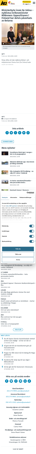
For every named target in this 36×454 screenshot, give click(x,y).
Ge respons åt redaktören (10, 119)
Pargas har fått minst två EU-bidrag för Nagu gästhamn (19, 355)
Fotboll (4, 322)
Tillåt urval (18, 254)
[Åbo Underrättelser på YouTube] (20, 381)
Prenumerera (26, 2)
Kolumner (4, 308)
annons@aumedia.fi (23, 397)
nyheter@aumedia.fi (23, 402)
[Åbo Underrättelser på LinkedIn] (25, 381)
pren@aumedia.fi (23, 391)
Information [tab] (13, 197)
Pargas (3, 299)
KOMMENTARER (8, 141)
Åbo (2, 281)
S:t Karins (4, 272)
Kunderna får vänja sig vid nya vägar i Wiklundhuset (17, 362)
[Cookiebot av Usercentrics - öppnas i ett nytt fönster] (26, 193)
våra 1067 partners (12, 206)
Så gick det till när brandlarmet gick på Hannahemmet (17, 348)
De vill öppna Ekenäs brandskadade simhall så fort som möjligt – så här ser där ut (19, 341)
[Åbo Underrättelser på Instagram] (16, 381)
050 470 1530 (11, 402)
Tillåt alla (18, 249)
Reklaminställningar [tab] (25, 197)
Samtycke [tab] (5, 197)
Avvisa (18, 259)
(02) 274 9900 (12, 391)
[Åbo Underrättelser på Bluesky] (11, 381)
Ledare (3, 290)
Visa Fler (18, 329)
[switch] (31, 231)
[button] (26, 4)
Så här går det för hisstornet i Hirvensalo (18, 368)
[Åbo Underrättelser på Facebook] (6, 381)
